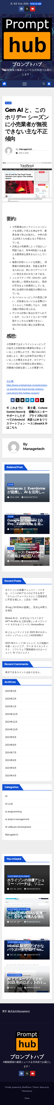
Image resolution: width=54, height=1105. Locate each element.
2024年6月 (10, 760)
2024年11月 (11, 722)
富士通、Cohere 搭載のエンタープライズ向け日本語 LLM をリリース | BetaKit (37, 415)
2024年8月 (10, 745)
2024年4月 (10, 775)
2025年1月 (10, 706)
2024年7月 (10, 752)
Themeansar (27, 1091)
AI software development (18, 827)
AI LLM (8, 103)
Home (27, 1098)
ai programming (13, 811)
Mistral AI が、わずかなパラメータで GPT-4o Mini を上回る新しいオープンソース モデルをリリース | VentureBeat (26, 621)
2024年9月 (10, 737)
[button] (44, 84)
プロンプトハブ (27, 64)
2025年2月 (10, 699)
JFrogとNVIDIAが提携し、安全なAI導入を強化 (25, 915)
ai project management (17, 819)
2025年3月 (10, 691)
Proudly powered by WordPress (18, 1087)
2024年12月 (11, 714)
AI (6, 796)
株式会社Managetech (19, 1011)
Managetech (25, 149)
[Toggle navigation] (25, 83)
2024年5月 (10, 768)
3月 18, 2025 (16, 889)
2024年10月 (11, 729)
